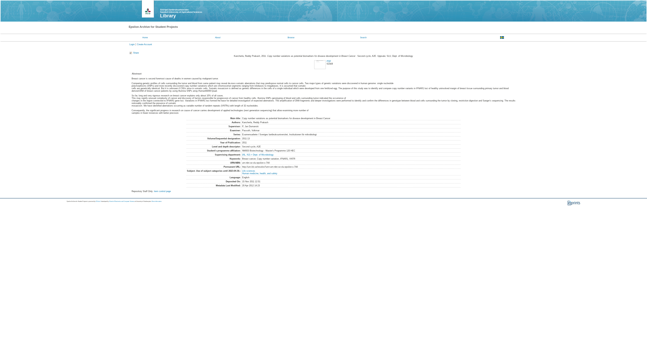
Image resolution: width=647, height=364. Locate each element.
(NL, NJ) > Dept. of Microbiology (258, 154)
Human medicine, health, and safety (259, 173)
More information (156, 201)
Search (363, 37)
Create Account (144, 44)
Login (132, 44)
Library (168, 15)
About (217, 37)
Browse (291, 37)
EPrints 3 (98, 201)
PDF (329, 61)
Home (145, 37)
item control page (162, 191)
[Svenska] (502, 37)
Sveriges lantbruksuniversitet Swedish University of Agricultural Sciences (181, 11)
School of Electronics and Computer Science (121, 201)
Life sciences (248, 171)
